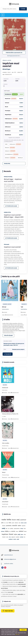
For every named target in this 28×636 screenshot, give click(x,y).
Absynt (9, 72)
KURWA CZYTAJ (7, 212)
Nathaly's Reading (8, 176)
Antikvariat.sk (15, 144)
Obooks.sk (10, 147)
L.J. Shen (4, 416)
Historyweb (6, 244)
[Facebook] (2, 567)
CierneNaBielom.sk (11, 154)
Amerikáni (5, 501)
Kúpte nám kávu (9, 610)
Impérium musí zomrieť (12, 247)
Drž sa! (4, 307)
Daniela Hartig (5, 445)
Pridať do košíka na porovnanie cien (14, 52)
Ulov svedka (5, 443)
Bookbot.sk (10, 157)
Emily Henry (4, 390)
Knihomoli (5, 387)
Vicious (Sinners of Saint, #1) (10, 414)
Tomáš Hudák (5, 504)
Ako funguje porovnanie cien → (14, 55)
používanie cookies (8, 563)
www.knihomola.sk (8, 555)
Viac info (17, 634)
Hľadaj (23, 8)
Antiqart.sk (10, 150)
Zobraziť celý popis (8, 335)
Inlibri (6, 144)
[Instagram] (5, 567)
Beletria (5, 384)
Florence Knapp (5, 475)
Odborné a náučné (7, 60)
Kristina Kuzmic (5, 309)
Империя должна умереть (18, 349)
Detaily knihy (7, 163)
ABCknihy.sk (20, 157)
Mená (3, 472)
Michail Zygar (6, 69)
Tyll (22, 307)
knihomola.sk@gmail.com (10, 559)
